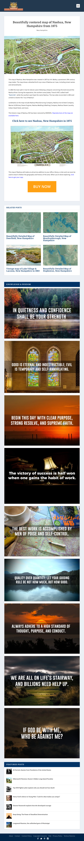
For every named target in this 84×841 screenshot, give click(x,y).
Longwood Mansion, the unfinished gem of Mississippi (31, 823)
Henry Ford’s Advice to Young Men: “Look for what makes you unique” (36, 797)
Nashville (12, 95)
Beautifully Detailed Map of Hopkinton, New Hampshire (57, 270)
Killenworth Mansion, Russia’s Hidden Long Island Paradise (33, 779)
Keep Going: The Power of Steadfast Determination (30, 814)
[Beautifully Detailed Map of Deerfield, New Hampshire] (23, 222)
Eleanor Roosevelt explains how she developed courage (32, 805)
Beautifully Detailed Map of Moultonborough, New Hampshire (57, 238)
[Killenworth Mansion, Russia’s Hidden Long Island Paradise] (9, 780)
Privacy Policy (57, 836)
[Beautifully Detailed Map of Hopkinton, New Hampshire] (60, 255)
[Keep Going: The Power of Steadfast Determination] (9, 816)
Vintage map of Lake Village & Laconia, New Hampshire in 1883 (23, 270)
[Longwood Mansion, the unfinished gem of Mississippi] (9, 825)
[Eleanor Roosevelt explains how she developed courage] (9, 807)
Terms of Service (69, 836)
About (11, 836)
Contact (17, 836)
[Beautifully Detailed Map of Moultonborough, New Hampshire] (60, 222)
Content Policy (27, 836)
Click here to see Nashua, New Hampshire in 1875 (42, 121)
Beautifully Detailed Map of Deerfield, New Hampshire (20, 237)
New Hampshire (42, 30)
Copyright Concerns (40, 836)
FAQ (49, 836)
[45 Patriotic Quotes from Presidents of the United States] (9, 771)
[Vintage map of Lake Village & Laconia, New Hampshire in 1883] (23, 255)
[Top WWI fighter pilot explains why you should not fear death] (9, 789)
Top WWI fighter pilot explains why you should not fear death (34, 788)
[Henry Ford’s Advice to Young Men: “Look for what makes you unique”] (9, 798)
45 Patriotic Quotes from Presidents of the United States (32, 770)
